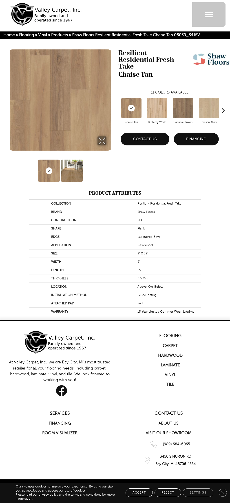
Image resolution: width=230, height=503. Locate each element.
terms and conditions (86, 494)
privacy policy (48, 494)
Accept (139, 492)
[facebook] (61, 390)
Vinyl (42, 35)
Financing (196, 139)
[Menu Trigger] (209, 14)
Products (59, 35)
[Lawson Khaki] (209, 108)
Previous (11, 168)
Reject (167, 492)
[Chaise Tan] (131, 108)
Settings (198, 492)
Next (109, 168)
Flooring (26, 35)
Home (9, 35)
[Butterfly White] (157, 108)
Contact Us (145, 139)
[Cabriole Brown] (183, 108)
